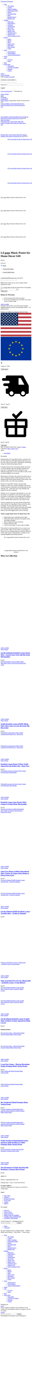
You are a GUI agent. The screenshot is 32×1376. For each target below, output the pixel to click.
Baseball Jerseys (12, 17)
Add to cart (4, 291)
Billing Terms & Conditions (11, 1215)
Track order (11, 66)
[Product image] (13, 747)
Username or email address (8, 80)
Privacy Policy (8, 1212)
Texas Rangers (11, 53)
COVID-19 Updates (13, 67)
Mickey (10, 40)
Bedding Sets (11, 18)
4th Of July (11, 28)
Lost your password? (6, 91)
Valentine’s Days (12, 33)
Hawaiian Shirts (12, 14)
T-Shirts (10, 7)
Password (4, 84)
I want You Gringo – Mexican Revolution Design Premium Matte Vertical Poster (15, 1065)
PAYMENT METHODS (11, 1218)
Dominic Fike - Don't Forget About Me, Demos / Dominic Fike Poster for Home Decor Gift (14, 135)
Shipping (10, 69)
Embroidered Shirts (13, 10)
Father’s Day (11, 29)
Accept (3, 1312)
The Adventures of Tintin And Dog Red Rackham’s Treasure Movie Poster (14, 1168)
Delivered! (3, 445)
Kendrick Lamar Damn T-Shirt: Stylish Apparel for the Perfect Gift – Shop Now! (15, 765)
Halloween (10, 22)
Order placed (4, 369)
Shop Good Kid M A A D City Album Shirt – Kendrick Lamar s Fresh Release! (16, 982)
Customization (4, 278)
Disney (9, 39)
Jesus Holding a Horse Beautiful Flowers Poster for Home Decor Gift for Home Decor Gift (14, 117)
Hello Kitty (11, 45)
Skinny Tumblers (12, 9)
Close (2, 1306)
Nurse (9, 61)
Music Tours (14, 448)
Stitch (9, 42)
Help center (7, 1195)
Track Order (7, 1200)
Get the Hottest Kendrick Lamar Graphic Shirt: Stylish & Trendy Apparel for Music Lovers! (15, 1021)
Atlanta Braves (12, 51)
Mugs (9, 15)
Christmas (10, 25)
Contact (10, 70)
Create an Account (10, 77)
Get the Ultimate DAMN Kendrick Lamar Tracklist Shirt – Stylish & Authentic (15, 912)
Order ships (4, 407)
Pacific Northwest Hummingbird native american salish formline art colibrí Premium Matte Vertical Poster (14, 1142)
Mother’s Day (11, 31)
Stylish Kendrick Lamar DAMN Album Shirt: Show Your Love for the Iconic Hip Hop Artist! (15, 726)
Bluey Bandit (11, 47)
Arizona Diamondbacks (14, 55)
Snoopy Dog (11, 44)
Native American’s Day (14, 36)
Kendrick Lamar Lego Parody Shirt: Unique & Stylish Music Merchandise (14, 803)
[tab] (17, 453)
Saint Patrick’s (11, 23)
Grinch (9, 48)
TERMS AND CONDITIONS (12, 1216)
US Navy (10, 59)
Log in (2, 88)
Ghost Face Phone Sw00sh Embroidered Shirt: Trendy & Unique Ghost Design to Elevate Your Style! (15, 873)
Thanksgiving (11, 26)
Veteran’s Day (11, 34)
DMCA (6, 1203)
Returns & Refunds (9, 1199)
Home (2, 100)
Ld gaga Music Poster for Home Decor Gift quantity (17, 287)
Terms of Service (8, 1213)
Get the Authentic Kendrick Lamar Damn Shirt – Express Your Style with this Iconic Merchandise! (15, 655)
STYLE (3, 263)
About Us (6, 1210)
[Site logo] (4, 1)
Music (9, 448)
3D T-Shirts (11, 6)
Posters (9, 12)
